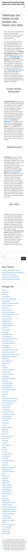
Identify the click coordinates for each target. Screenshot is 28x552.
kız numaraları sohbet (7, 411)
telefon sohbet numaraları (8, 502)
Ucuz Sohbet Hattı (7, 527)
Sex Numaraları (6, 456)
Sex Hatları (5, 449)
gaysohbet (4, 394)
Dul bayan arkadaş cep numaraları (11, 279)
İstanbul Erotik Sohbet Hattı (9, 400)
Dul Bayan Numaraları (7, 374)
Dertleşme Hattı (6, 372)
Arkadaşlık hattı (6, 301)
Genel (3, 396)
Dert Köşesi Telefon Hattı (8, 369)
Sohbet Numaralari (7, 484)
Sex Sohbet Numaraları (8, 460)
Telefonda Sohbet (6, 518)
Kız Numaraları (6, 409)
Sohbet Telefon (6, 491)
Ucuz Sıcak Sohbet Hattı (8, 524)
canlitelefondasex (6, 321)
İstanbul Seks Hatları (7, 403)
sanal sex (4, 425)
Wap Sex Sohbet (6, 529)
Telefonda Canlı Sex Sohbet (9, 507)
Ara (3, 256)
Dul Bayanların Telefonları (8, 378)
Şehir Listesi (5, 429)
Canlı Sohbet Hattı (7, 336)
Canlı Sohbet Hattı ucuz (8, 341)
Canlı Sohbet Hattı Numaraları (10, 338)
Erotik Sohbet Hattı (7, 387)
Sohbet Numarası (6, 489)
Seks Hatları (5, 431)
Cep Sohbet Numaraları (8, 352)
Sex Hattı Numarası (7, 453)
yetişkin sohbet (6, 531)
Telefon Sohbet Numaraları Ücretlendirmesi (13, 272)
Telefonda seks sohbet (8, 513)
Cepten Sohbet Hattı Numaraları (10, 354)
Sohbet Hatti (5, 478)
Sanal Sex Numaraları (7, 427)
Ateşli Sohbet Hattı (7, 310)
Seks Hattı (4, 434)
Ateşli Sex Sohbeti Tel (7, 305)
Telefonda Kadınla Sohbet (9, 509)
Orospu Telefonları (7, 418)
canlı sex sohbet (6, 329)
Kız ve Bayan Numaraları (8, 414)
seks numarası (6, 438)
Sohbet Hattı (5, 480)
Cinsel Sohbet (5, 358)
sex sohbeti (5, 462)
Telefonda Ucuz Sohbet (8, 520)
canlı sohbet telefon (7, 347)
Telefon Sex (5, 498)
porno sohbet (5, 422)
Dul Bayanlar (5, 376)
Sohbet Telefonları (7, 493)
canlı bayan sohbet (7, 323)
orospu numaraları (6, 416)
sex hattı (9, 542)
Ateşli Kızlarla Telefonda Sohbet (10, 303)
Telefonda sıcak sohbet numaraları (11, 270)
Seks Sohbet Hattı (6, 445)
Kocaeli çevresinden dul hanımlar (10, 277)
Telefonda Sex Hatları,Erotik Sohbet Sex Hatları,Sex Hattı (13, 3)
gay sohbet (5, 391)
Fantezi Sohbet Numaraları (9, 389)
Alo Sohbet (5, 294)
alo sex (4, 290)
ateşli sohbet (5, 307)
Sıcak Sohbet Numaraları (8, 471)
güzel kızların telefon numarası (10, 398)
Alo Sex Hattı (5, 292)
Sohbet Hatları (6, 476)
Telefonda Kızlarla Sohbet (8, 511)
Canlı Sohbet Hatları (7, 334)
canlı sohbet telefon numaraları (10, 349)
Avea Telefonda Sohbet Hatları (10, 314)
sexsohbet (4, 465)
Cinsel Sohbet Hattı (14, 56)
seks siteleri (5, 440)
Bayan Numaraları (6, 316)
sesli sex (4, 447)
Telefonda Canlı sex (7, 504)
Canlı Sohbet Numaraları (8, 343)
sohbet (4, 473)
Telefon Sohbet (6, 500)
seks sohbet (5, 442)
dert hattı (4, 365)
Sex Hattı (4, 451)
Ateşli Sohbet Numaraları (8, 312)
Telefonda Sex (6, 515)
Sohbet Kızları (5, 482)
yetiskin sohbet (6, 533)
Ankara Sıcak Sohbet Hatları (9, 299)
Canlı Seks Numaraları (7, 325)
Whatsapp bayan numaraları (9, 274)
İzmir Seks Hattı (6, 405)
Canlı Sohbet (5, 332)
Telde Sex (4, 496)
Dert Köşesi (5, 367)
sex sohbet (5, 458)
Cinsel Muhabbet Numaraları (9, 356)
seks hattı (5, 545)
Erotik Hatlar (5, 380)
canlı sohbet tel (6, 345)
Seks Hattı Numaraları (7, 436)
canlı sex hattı (5, 327)
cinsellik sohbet (6, 363)
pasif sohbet (5, 420)
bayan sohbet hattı (7, 318)
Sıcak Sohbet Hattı (7, 469)
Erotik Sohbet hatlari (7, 383)
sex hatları (12, 550)
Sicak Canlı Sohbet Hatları (9, 467)
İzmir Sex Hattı (6, 407)
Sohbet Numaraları (7, 487)
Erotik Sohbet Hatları (13, 70)
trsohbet (4, 522)
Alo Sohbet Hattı (6, 296)
